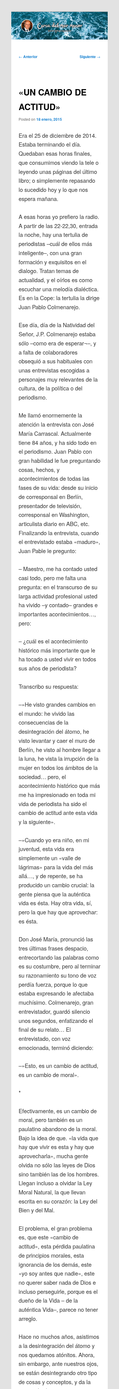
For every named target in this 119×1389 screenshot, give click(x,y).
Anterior (28, 56)
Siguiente (90, 56)
